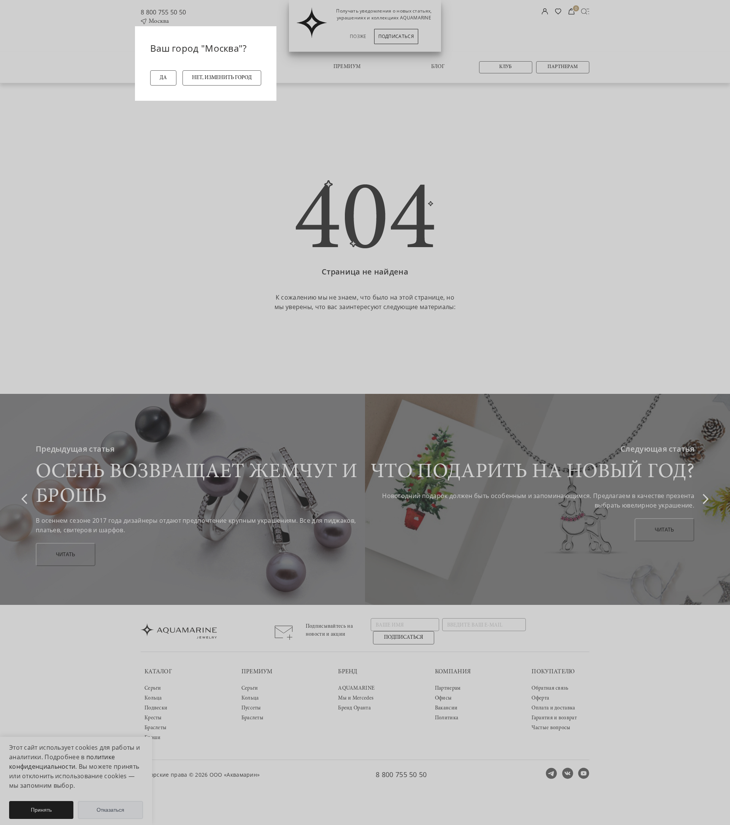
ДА (163, 78)
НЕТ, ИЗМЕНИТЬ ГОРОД (222, 78)
